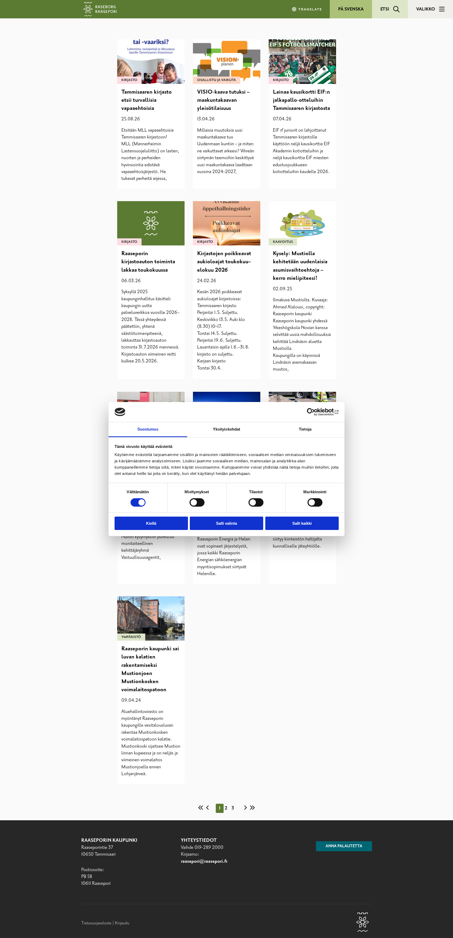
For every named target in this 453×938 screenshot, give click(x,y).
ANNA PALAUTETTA (344, 846)
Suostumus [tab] (148, 429)
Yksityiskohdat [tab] (226, 429)
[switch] (197, 502)
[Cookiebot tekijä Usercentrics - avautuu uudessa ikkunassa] (316, 412)
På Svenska (351, 9)
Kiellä (151, 523)
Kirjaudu (122, 923)
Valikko (425, 9)
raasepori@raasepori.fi (204, 861)
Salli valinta (226, 523)
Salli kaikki (302, 523)
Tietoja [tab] (305, 429)
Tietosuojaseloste (96, 923)
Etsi (384, 9)
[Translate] (307, 9)
